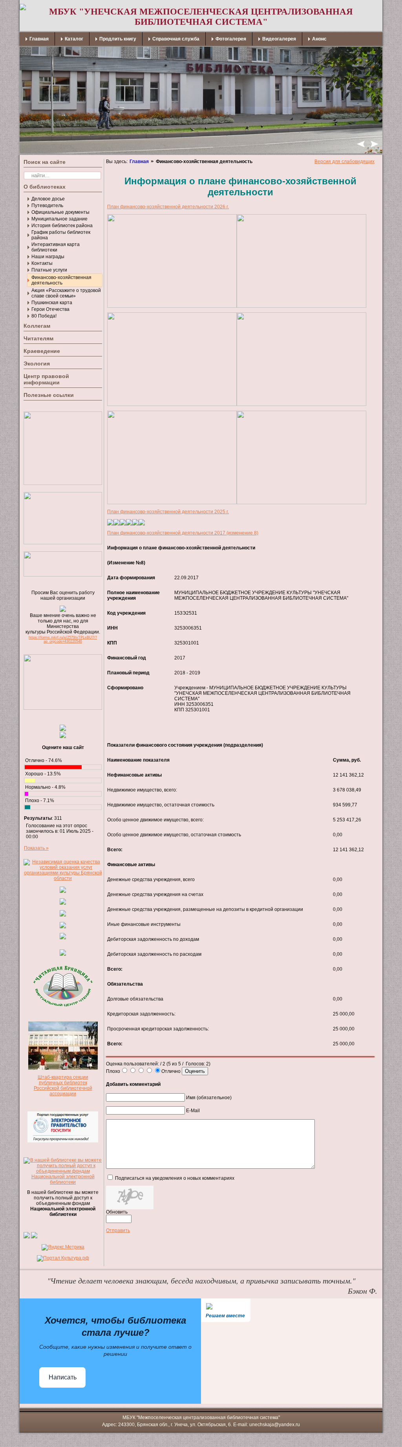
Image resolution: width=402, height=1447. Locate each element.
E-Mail (193, 1110)
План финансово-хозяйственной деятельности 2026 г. (168, 206)
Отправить (118, 1230)
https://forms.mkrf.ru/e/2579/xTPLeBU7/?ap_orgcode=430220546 (63, 639)
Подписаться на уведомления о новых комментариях (174, 1178)
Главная (139, 161)
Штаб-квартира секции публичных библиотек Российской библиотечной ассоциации (63, 1085)
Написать (63, 1377)
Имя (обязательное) (209, 1097)
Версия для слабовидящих (344, 161)
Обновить (117, 1212)
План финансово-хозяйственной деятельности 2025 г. (168, 511)
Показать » (36, 848)
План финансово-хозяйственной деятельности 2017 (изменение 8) (182, 533)
